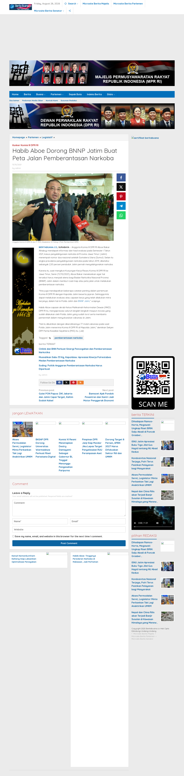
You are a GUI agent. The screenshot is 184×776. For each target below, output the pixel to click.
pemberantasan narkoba (69, 337)
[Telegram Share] (121, 206)
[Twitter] (66, 382)
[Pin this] (121, 196)
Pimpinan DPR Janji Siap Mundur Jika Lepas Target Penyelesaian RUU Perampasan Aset (92, 446)
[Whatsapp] (121, 215)
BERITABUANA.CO (48, 247)
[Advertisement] (92, 36)
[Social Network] (69, 10)
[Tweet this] (121, 187)
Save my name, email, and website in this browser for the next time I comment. (59, 536)
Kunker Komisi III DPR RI (25, 145)
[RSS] (80, 382)
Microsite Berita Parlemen (143, 636)
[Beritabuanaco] (20, 6)
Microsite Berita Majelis (143, 634)
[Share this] (121, 177)
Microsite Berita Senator (142, 639)
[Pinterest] (73, 382)
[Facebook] (59, 382)
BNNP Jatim (84, 301)
